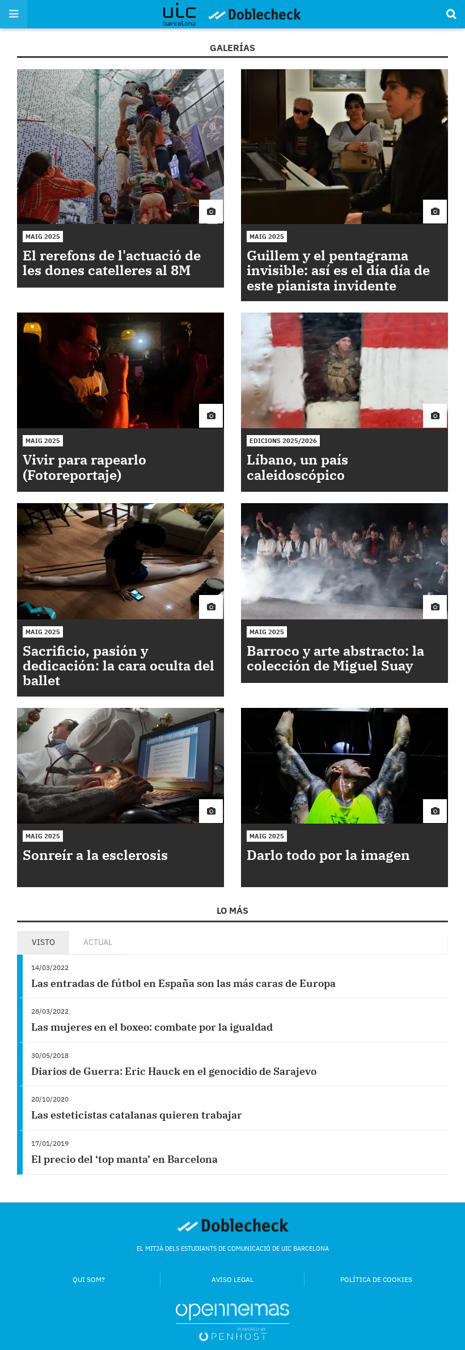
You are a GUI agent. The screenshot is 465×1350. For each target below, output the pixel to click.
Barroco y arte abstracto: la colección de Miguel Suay (335, 658)
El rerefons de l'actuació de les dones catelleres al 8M (112, 262)
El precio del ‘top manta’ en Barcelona (124, 1159)
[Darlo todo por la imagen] (344, 766)
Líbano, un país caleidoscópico (297, 466)
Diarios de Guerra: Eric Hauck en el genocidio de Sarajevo (173, 1071)
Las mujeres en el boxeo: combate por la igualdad (152, 1026)
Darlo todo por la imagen (328, 855)
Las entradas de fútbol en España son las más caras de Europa (183, 983)
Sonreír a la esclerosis (95, 855)
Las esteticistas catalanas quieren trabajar (136, 1114)
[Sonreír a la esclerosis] (120, 766)
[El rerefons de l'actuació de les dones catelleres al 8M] (120, 147)
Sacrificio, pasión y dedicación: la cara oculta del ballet (118, 666)
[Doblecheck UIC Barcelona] (185, 14)
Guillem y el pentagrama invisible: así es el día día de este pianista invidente (338, 270)
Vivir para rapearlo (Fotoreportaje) (84, 466)
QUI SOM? (89, 1279)
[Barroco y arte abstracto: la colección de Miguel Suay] (344, 561)
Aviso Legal (232, 1279)
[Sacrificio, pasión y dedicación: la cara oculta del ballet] (120, 561)
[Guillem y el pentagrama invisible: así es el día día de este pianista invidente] (344, 147)
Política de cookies (376, 1279)
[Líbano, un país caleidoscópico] (344, 371)
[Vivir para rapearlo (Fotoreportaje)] (120, 371)
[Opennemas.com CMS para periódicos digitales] (232, 1321)
